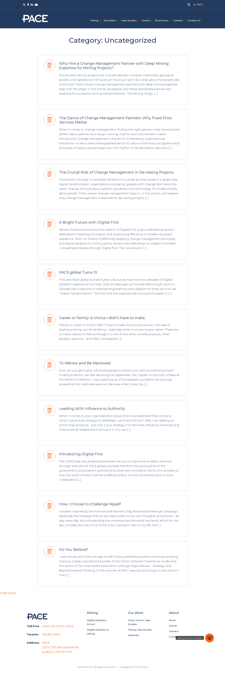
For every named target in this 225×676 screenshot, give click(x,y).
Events (146, 20)
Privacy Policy (140, 667)
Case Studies (129, 20)
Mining (94, 20)
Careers (178, 20)
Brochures (161, 20)
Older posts (8, 593)
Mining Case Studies (140, 629)
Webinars (133, 635)
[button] (209, 638)
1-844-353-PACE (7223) (57, 626)
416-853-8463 (51, 634)
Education (110, 20)
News (172, 620)
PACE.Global (35, 18)
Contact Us (194, 20)
